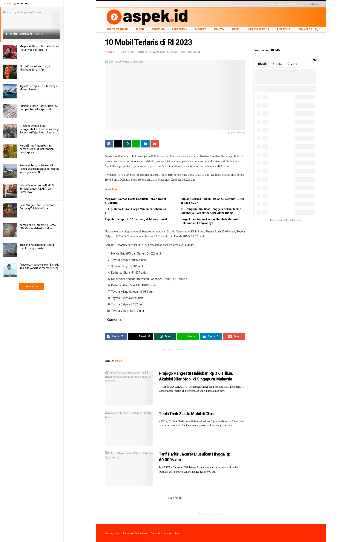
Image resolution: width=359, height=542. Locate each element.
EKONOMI (139, 4)
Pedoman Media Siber (135, 533)
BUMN (128, 4)
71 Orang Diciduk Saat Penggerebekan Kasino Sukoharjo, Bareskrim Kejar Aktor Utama (40, 129)
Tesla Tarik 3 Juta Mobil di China (187, 413)
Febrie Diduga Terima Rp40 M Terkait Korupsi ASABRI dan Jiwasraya (37, 189)
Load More (31, 286)
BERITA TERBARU (114, 4)
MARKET (165, 4)
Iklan (177, 533)
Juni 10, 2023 (128, 52)
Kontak (167, 533)
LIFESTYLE (215, 4)
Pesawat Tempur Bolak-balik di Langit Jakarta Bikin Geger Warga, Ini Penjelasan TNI (39, 169)
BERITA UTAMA (168, 52)
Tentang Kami (112, 533)
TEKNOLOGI (229, 4)
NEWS (185, 4)
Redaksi (155, 533)
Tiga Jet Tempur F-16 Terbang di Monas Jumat (136, 219)
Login (315, 4)
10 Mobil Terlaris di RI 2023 (24, 34)
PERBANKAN (152, 4)
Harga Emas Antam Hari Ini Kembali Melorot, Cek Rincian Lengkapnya (37, 149)
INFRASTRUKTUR (199, 4)
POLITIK (176, 4)
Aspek (111, 52)
